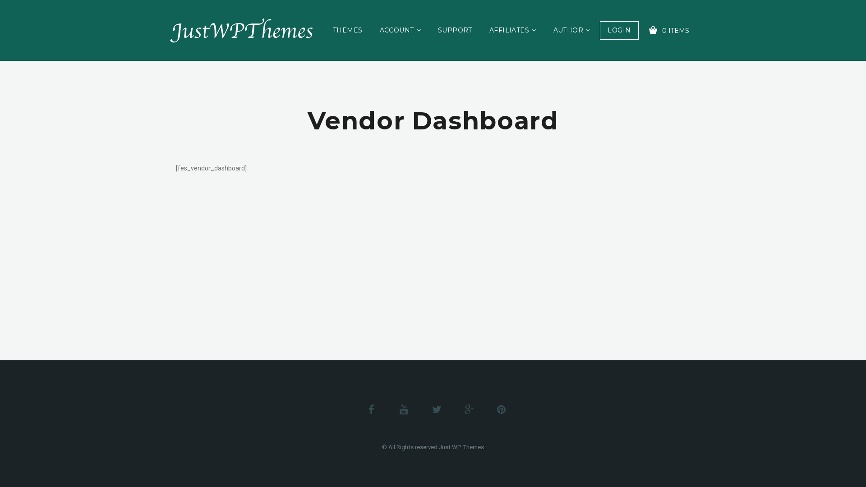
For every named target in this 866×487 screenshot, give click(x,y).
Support (455, 30)
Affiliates (509, 30)
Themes (348, 30)
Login (619, 30)
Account (397, 30)
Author (568, 30)
